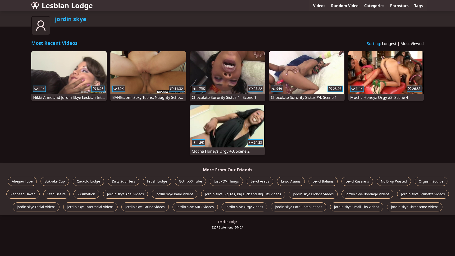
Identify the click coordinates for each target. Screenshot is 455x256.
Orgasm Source (431, 181)
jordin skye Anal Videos (125, 194)
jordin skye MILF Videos (195, 207)
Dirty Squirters (123, 181)
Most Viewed (412, 43)
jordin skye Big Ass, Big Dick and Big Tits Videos (243, 194)
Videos (319, 5)
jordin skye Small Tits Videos (356, 207)
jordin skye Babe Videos (174, 194)
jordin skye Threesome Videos (414, 207)
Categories (374, 5)
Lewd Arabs (260, 181)
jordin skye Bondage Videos (367, 194)
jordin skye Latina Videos (145, 207)
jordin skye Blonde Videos (313, 194)
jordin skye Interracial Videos (90, 207)
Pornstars (399, 5)
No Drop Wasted (394, 181)
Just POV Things (226, 181)
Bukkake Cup (55, 181)
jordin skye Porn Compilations (298, 207)
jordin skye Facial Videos (36, 207)
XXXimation (86, 194)
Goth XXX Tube (190, 181)
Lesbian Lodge (67, 5)
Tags (418, 5)
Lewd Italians (323, 181)
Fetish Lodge (157, 181)
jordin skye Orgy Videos (244, 207)
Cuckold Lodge (88, 181)
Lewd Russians (357, 181)
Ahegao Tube (22, 181)
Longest (389, 43)
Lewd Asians (291, 181)
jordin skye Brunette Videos (423, 194)
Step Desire (56, 194)
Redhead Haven (23, 194)
